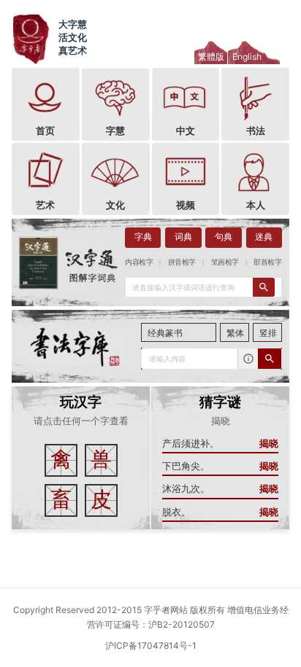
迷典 (264, 237)
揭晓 (268, 444)
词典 (183, 237)
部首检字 (267, 261)
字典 (143, 237)
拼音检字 (182, 261)
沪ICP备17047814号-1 (151, 645)
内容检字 (139, 261)
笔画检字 (225, 261)
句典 (223, 237)
